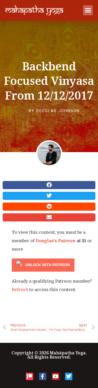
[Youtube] (55, 376)
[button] (88, 10)
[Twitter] (68, 376)
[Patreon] (29, 376)
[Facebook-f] (42, 376)
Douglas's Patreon (56, 240)
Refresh (20, 289)
